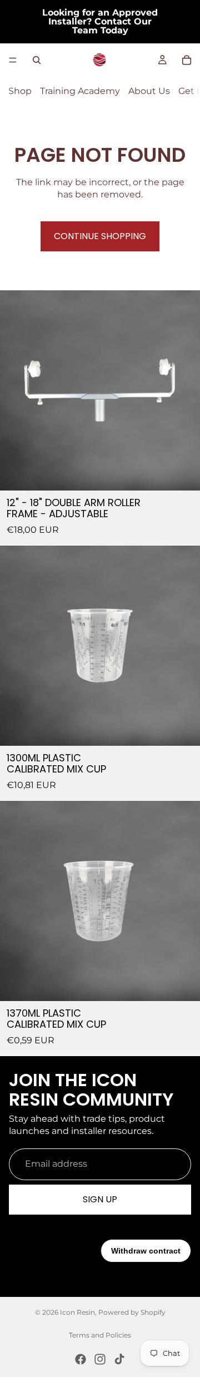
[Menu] (13, 60)
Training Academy (80, 91)
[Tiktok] (119, 1359)
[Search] (36, 60)
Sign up (100, 1199)
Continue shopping (100, 236)
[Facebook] (80, 1359)
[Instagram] (100, 1359)
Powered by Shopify (132, 1312)
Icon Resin (77, 1312)
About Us (149, 91)
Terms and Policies (100, 1335)
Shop (20, 91)
